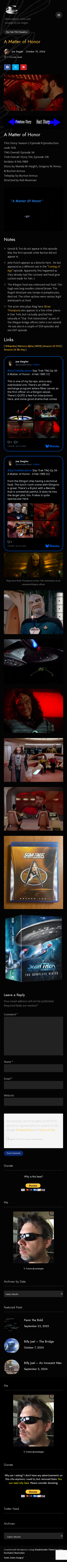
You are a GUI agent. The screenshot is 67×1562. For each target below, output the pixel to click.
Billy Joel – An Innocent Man (43, 1363)
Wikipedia (10, 346)
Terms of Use (47, 1130)
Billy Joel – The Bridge (39, 1341)
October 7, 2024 (34, 1347)
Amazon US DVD (52, 346)
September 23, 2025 (36, 1326)
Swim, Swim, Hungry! (14, 1558)
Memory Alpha (25, 346)
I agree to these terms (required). (26, 1139)
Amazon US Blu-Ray (14, 350)
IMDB (38, 346)
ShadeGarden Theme (45, 1550)
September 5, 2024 (35, 1369)
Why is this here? (33, 1177)
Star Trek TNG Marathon (16, 32)
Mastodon (19, 1553)
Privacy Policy (24, 1130)
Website (9, 1095)
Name (8, 1061)
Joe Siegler (17, 51)
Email (8, 1078)
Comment (11, 1014)
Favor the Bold (33, 1320)
